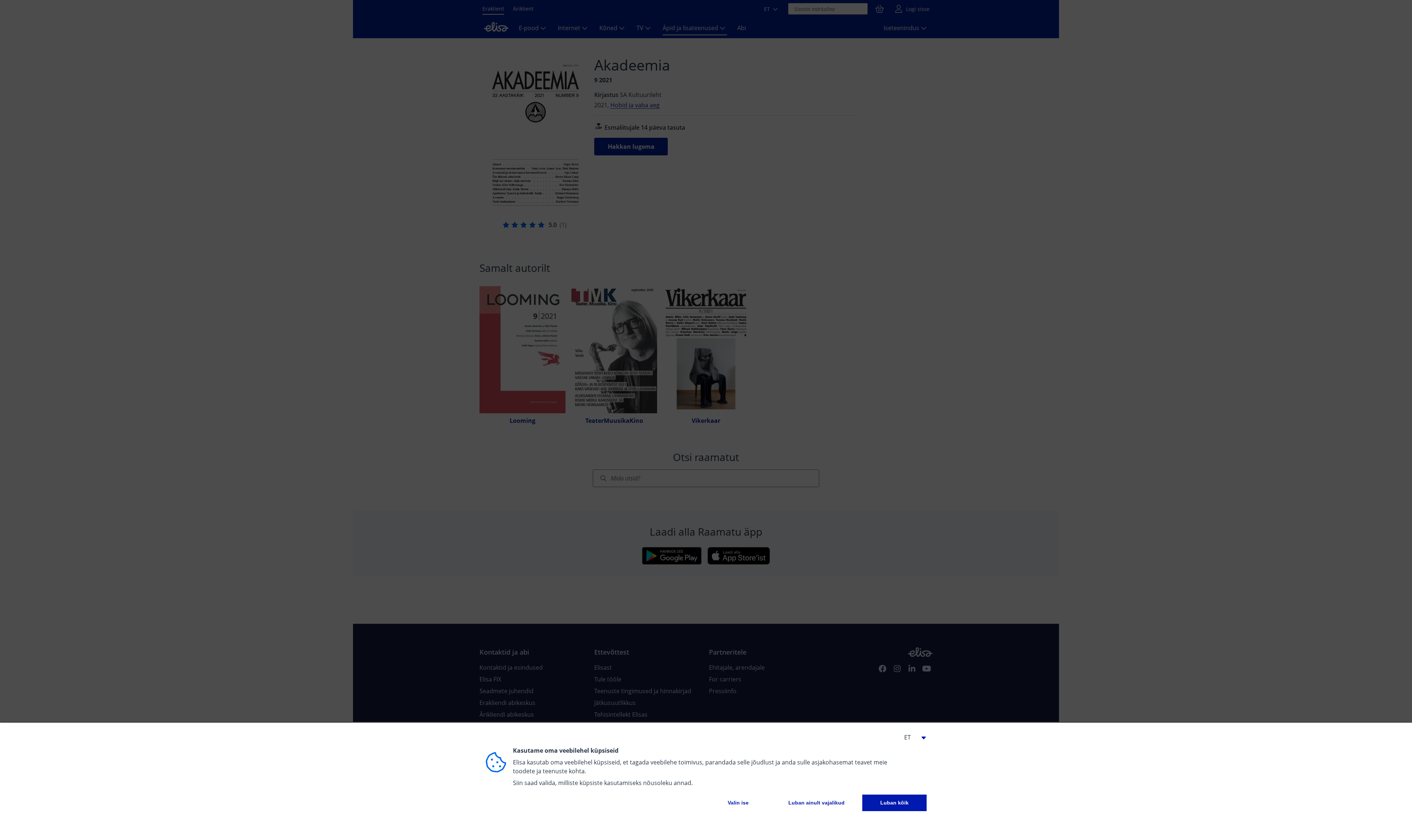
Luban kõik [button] (894, 803)
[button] (912, 737)
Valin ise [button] (738, 803)
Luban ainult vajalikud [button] (816, 803)
